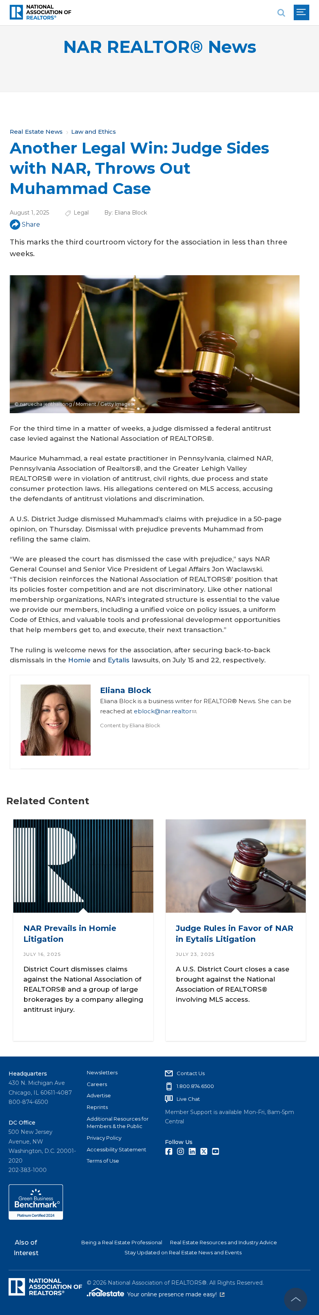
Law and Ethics (93, 131)
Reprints (97, 1107)
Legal (81, 212)
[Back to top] (295, 1299)
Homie (79, 660)
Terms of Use (103, 1161)
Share (31, 224)
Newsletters (102, 1072)
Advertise (99, 1095)
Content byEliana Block (130, 725)
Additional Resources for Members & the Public (118, 1123)
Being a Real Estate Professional (121, 1242)
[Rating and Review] (36, 1217)
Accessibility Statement (116, 1149)
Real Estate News (36, 131)
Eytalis (119, 660)
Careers (97, 1084)
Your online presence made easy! (175, 1294)
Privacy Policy (104, 1138)
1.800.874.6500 (195, 1086)
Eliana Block (130, 212)
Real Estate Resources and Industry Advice (223, 1242)
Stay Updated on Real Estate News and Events (183, 1252)
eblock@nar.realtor (162, 711)
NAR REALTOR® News (159, 47)
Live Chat (188, 1099)
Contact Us (191, 1073)
